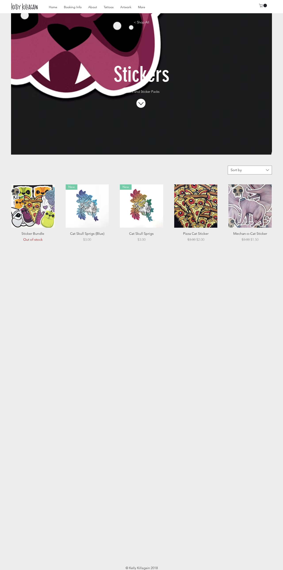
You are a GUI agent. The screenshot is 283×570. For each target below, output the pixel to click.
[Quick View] (33, 206)
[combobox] (250, 170)
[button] (263, 5)
